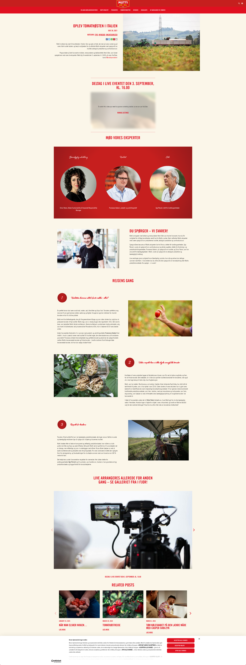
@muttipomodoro (111, 57)
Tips (96, 35)
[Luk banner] (199, 639)
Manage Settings (123, 113)
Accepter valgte (180, 645)
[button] (89, 10)
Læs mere (62, 629)
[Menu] (59, 3)
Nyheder (102, 35)
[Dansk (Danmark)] (242, 3)
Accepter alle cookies (180, 640)
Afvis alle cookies (180, 651)
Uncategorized (111, 35)
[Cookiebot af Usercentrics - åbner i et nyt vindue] (56, 661)
